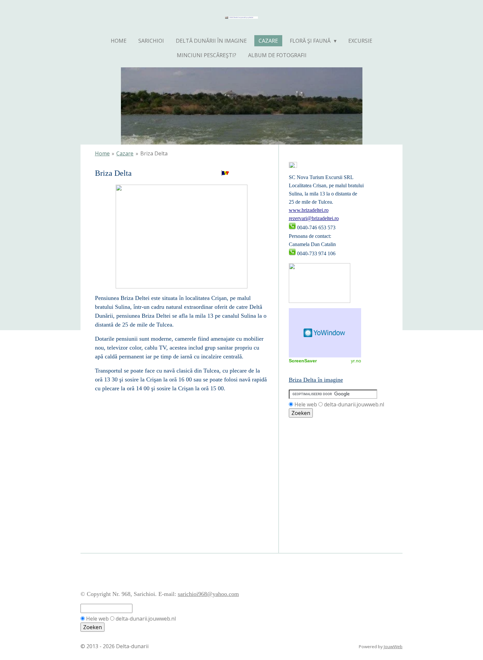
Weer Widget (325, 332)
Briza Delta (154, 153)
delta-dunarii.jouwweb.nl (354, 404)
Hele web (305, 404)
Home (102, 153)
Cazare (124, 153)
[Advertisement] (318, 447)
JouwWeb (393, 646)
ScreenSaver (303, 360)
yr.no (356, 360)
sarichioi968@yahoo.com (208, 594)
